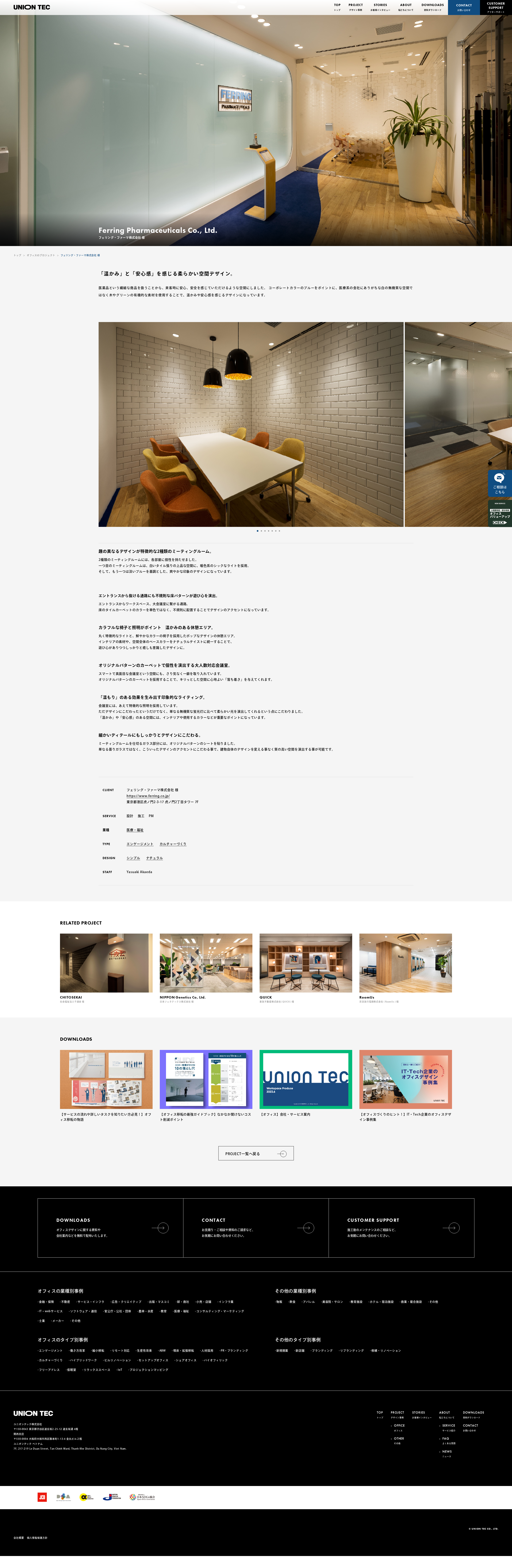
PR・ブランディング (234, 1350)
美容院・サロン (332, 1301)
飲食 (293, 1301)
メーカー (58, 1320)
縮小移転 (98, 1350)
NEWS (447, 1453)
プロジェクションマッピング (149, 1369)
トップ (17, 255)
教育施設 (357, 1301)
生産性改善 (144, 1350)
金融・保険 (46, 1301)
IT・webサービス (51, 1311)
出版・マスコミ (159, 1301)
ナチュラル (154, 858)
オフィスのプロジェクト (41, 255)
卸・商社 (183, 1301)
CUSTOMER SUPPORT (496, 7)
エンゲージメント (140, 844)
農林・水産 (146, 1311)
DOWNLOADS (433, 7)
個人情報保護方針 (37, 1538)
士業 (42, 1320)
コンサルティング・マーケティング (220, 1311)
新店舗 (300, 1350)
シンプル (133, 858)
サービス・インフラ (91, 1301)
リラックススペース (97, 1369)
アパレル (309, 1301)
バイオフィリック (216, 1360)
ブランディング (322, 1350)
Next (305, 424)
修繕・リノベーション (386, 1350)
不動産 (65, 1301)
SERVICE (448, 1427)
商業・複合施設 (411, 1301)
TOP (337, 7)
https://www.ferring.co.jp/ (148, 796)
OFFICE (399, 1427)
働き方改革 (77, 1350)
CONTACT (464, 7)
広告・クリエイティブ (127, 1301)
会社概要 (19, 1538)
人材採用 (207, 1350)
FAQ (448, 1440)
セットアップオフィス (153, 1360)
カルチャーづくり (173, 844)
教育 (164, 1311)
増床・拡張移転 (183, 1350)
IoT (120, 1369)
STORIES (380, 7)
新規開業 (282, 1350)
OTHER (399, 1440)
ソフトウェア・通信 (83, 1311)
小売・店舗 (203, 1301)
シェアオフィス (186, 1360)
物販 (279, 1301)
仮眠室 (71, 1369)
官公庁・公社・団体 (117, 1311)
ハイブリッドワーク (83, 1360)
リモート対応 (121, 1350)
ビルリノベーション (117, 1360)
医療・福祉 (135, 830)
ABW (162, 1350)
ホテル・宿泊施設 (382, 1301)
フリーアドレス (49, 1369)
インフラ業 (226, 1301)
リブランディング (352, 1350)
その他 (76, 1320)
